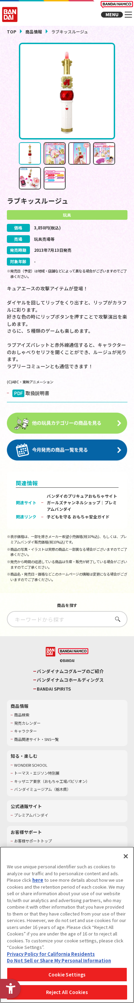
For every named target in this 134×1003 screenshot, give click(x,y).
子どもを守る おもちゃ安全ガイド (78, 516)
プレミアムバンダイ (31, 815)
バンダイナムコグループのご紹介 (70, 671)
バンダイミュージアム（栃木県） (42, 789)
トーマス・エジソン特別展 (36, 773)
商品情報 (33, 31)
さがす (116, 619)
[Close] (125, 856)
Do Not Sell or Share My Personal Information (59, 960)
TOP (11, 31)
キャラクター (25, 731)
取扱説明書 (31, 393)
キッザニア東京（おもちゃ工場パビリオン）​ (52, 781)
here (37, 880)
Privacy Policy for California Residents (51, 954)
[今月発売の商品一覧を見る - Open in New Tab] (67, 450)
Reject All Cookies (67, 992)
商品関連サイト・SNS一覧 (36, 739)
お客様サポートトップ (33, 841)
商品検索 (21, 714)
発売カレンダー (27, 723)
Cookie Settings (67, 974)
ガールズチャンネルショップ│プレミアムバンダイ (82, 505)
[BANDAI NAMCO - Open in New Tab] (73, 651)
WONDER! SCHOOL (30, 765)
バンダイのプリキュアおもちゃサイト (82, 496)
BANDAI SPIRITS (54, 689)
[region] (67, 925)
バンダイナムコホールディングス (70, 680)
